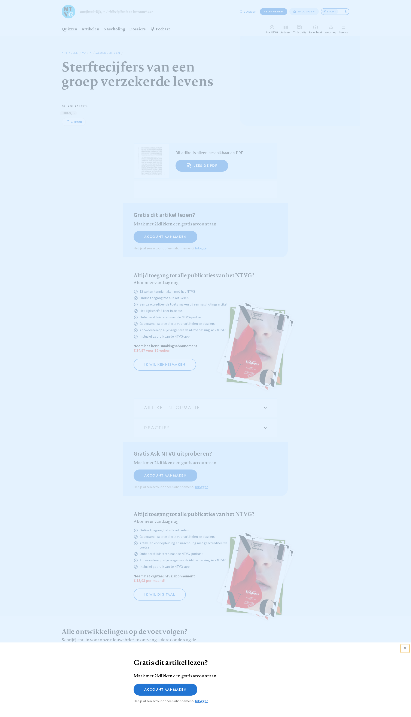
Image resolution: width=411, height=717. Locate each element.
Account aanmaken (165, 689)
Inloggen (201, 701)
